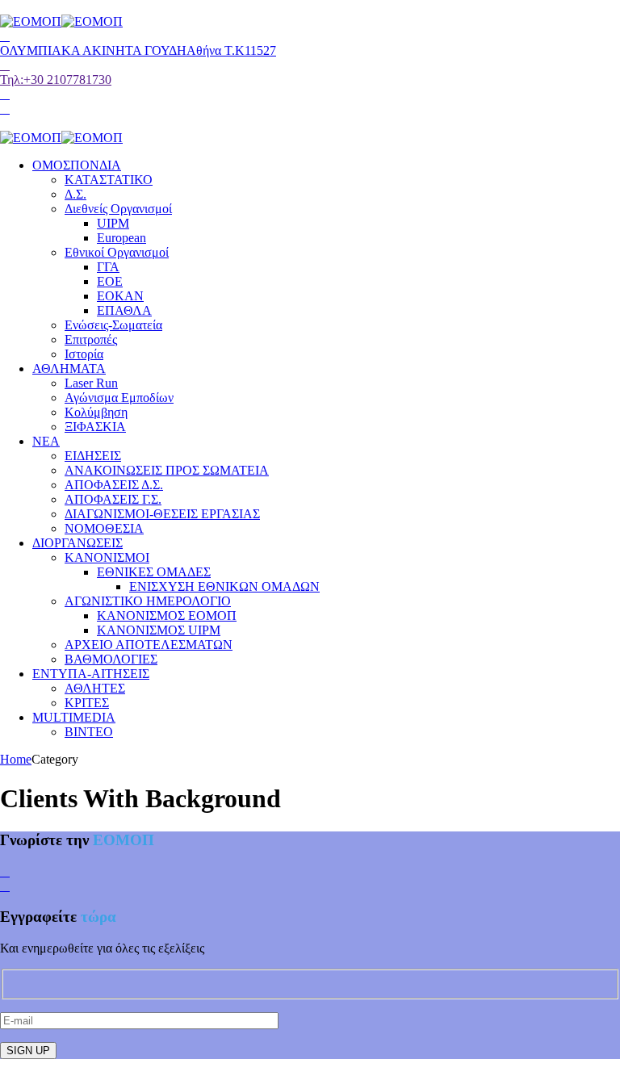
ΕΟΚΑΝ (120, 296)
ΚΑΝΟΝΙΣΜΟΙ (107, 557)
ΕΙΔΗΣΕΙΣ (93, 456)
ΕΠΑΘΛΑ (124, 310)
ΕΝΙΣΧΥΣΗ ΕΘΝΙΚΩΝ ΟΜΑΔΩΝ (224, 586)
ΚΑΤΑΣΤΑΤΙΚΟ (109, 179)
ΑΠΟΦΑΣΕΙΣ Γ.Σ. (113, 499)
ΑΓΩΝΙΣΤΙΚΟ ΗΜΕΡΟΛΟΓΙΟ (148, 601)
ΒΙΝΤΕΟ (89, 732)
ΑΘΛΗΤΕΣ (95, 688)
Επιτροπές (91, 339)
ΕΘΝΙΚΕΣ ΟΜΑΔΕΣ (154, 572)
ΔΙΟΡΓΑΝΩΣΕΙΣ (77, 543)
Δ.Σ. (75, 194)
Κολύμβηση (96, 412)
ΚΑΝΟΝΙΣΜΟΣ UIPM (158, 630)
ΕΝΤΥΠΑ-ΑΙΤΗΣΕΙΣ (90, 673)
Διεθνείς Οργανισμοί (118, 209)
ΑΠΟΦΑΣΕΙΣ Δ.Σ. (114, 485)
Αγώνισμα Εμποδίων (119, 397)
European (121, 238)
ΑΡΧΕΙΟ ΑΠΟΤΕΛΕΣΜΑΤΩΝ (148, 644)
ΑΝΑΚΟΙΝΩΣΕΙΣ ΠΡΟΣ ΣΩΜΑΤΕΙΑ (167, 470)
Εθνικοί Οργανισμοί (117, 252)
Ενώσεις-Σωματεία (113, 325)
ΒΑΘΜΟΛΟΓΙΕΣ (111, 659)
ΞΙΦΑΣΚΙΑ (95, 426)
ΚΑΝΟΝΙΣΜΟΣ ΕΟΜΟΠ (167, 615)
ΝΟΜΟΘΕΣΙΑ (104, 528)
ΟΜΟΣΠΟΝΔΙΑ (76, 165)
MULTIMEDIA (73, 717)
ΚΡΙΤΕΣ (87, 703)
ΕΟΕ (110, 281)
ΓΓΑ (108, 267)
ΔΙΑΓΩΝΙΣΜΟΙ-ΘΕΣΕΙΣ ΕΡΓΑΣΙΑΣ (162, 514)
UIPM (113, 223)
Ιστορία (84, 354)
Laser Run (91, 383)
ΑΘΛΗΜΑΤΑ (69, 368)
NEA (46, 441)
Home (15, 759)
